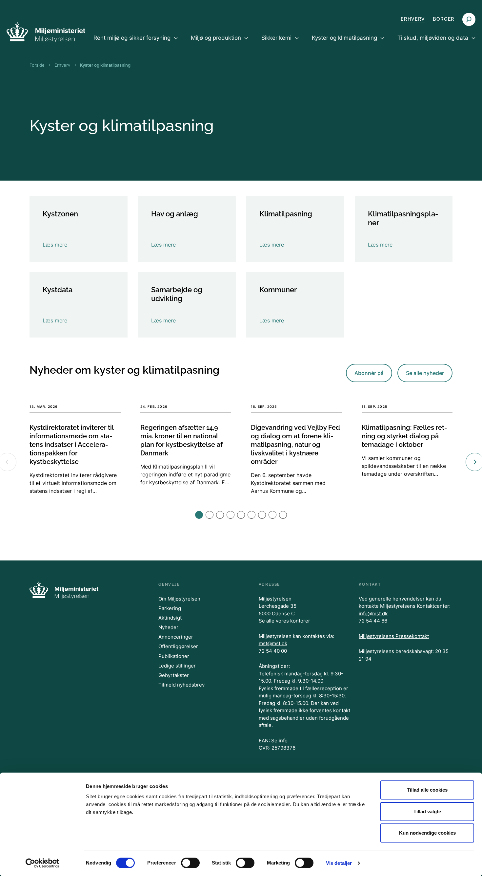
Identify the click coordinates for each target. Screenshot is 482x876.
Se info (279, 740)
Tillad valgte (427, 811)
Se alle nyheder (425, 373)
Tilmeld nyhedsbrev (181, 685)
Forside (37, 65)
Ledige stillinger (177, 666)
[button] (199, 515)
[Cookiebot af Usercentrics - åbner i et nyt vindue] (42, 863)
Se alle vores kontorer (284, 621)
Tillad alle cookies (427, 790)
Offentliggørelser (178, 646)
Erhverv (413, 19)
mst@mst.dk (273, 643)
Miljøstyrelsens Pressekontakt (394, 636)
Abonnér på (369, 373)
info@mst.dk (373, 613)
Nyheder (168, 627)
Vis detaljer (339, 863)
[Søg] (468, 19)
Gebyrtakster (173, 675)
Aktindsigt (170, 618)
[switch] (190, 863)
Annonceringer (175, 637)
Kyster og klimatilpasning (105, 65)
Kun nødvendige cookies (427, 833)
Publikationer (173, 656)
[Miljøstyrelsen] (46, 32)
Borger (443, 19)
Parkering (169, 608)
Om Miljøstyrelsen (179, 599)
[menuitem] (135, 43)
